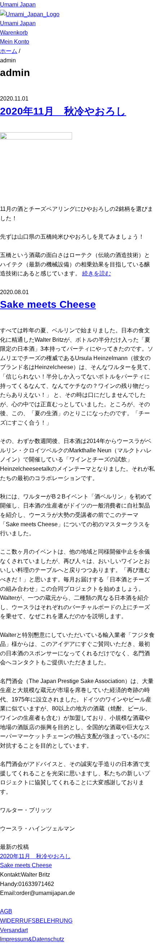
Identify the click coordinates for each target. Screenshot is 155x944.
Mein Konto (14, 42)
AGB (6, 911)
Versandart (14, 930)
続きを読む (96, 273)
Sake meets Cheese (48, 304)
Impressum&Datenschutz (32, 939)
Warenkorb (14, 33)
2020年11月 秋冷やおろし (63, 111)
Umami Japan (18, 4)
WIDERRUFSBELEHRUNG (36, 921)
